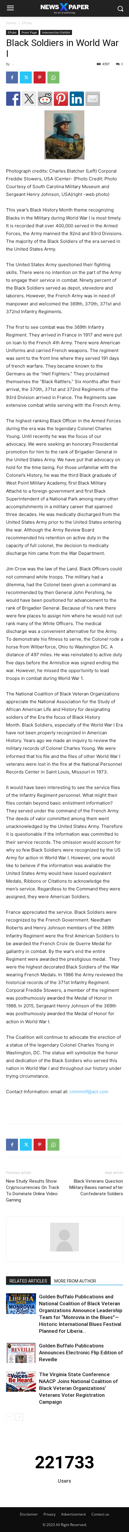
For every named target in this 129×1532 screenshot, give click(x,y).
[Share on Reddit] (45, 99)
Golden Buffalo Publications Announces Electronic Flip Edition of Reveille (81, 1352)
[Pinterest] (40, 77)
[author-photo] (64, 1251)
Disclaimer (29, 1514)
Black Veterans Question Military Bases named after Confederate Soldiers (96, 1187)
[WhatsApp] (53, 77)
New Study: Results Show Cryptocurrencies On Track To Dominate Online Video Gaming (32, 1190)
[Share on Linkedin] (77, 99)
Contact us (100, 1514)
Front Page (29, 32)
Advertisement (73, 1514)
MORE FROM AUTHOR (75, 1281)
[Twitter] (26, 77)
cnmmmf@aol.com (88, 1091)
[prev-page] (10, 1417)
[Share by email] (93, 99)
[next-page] (19, 1417)
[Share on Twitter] (29, 99)
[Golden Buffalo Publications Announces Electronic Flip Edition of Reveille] (21, 1352)
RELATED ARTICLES (28, 1281)
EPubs (27, 22)
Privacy (50, 1514)
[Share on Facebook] (13, 99)
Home (11, 22)
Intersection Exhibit (56, 32)
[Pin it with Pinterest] (61, 99)
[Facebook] (12, 77)
